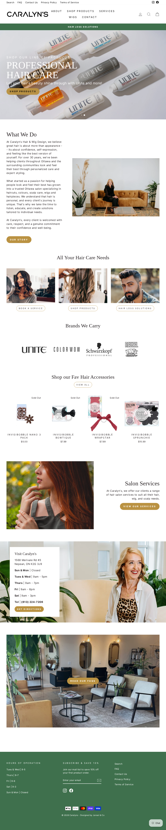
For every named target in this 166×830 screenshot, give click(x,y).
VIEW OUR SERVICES (139, 506)
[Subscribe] (99, 780)
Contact (89, 17)
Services (107, 11)
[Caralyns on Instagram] (65, 791)
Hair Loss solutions (135, 308)
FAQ (20, 2)
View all (83, 385)
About (56, 11)
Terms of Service (69, 2)
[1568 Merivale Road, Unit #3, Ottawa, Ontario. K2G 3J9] (83, 581)
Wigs (73, 17)
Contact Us (31, 2)
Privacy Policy (49, 2)
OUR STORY (19, 239)
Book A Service (31, 308)
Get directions (29, 609)
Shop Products (80, 11)
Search (10, 2)
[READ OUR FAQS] (83, 681)
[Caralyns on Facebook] (71, 791)
